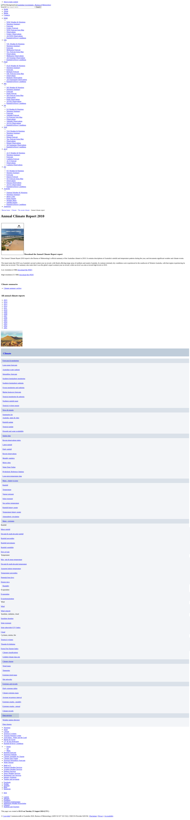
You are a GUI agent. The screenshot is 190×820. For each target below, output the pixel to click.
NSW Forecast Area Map (15, 30)
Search (3, 7)
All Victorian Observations (15, 58)
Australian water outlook (11, 370)
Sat (7, 749)
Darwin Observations (13, 183)
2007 (5, 316)
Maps (8, 750)
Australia (7, 189)
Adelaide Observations (14, 121)
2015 (5, 300)
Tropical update (8, 427)
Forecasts (9, 26)
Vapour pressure (8, 494)
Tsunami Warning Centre (12, 736)
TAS (5, 127)
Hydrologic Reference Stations (13, 472)
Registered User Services (12, 775)
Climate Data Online (11, 758)
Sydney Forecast (12, 28)
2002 (5, 326)
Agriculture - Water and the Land (15, 737)
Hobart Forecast (12, 137)
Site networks (7, 679)
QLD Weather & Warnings (15, 66)
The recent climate (23, 210)
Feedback (7, 800)
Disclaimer (93, 816)
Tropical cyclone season (11, 406)
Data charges (7, 724)
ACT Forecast (11, 161)
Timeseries (6, 670)
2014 (5, 302)
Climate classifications (10, 652)
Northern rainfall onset (10, 401)
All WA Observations (13, 101)
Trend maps (7, 666)
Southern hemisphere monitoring (14, 379)
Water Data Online (9, 467)
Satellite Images (11, 202)
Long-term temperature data (12, 476)
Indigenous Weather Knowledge (15, 803)
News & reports (8, 410)
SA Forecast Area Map (14, 117)
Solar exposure (8, 499)
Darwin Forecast (12, 177)
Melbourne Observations (15, 56)
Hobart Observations (13, 143)
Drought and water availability (13, 431)
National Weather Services (13, 767)
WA (5, 83)
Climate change (8, 661)
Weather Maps (11, 200)
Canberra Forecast (12, 159)
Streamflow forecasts (10, 374)
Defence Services (10, 771)
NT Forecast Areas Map (14, 179)
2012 (5, 306)
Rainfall (5, 485)
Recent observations (9, 454)
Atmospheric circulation (11, 517)
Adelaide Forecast (12, 115)
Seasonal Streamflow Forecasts (14, 760)
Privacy (100, 816)
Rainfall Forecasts (10, 752)
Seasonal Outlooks (10, 754)
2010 (5, 310)
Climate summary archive (12, 288)
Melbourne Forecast (13, 50)
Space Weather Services (12, 773)
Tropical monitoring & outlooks (13, 397)
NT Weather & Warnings (15, 171)
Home (6, 9)
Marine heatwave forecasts (12, 392)
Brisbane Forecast (12, 72)
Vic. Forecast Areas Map (15, 52)
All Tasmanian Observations (16, 145)
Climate (14, 210)
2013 (5, 304)
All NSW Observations (14, 36)
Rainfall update (8, 422)
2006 (5, 318)
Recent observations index (12, 440)
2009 (5, 312)
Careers (6, 797)
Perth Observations (13, 99)
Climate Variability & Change (14, 756)
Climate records (8, 711)
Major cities (7, 463)
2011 (5, 308)
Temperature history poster (12, 512)
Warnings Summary (13, 24)
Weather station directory (11, 720)
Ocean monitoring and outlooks (13, 388)
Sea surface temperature (11, 503)
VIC (5, 40)
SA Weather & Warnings (15, 109)
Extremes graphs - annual (11, 706)
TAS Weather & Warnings (15, 131)
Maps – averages (8, 521)
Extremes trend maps (10, 675)
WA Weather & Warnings (15, 87)
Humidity (6, 586)
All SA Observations (13, 123)
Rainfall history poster (10, 508)
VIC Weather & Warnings (15, 44)
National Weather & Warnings (16, 193)
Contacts (7, 15)
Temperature (7, 490)
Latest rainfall (7, 445)
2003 (5, 324)
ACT (5, 149)
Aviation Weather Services (13, 769)
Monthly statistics (9, 458)
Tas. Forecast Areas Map (15, 139)
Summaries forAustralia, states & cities (11, 416)
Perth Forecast (11, 93)
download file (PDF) (25, 270)
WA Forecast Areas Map (14, 95)
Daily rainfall (7, 449)
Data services (7, 715)
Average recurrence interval (12, 697)
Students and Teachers (11, 807)
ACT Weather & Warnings (15, 153)
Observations (11, 32)
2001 (5, 328)
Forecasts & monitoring (11, 361)
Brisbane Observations (14, 78)
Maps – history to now (10, 481)
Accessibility (108, 816)
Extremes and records (10, 684)
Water (6, 730)
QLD (5, 62)
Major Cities (10, 196)
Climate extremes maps (11, 693)
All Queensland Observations (16, 80)
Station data (7, 436)
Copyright (6, 816)
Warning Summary (13, 173)
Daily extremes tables (10, 688)
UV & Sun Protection (11, 741)
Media (6, 13)
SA (5, 105)
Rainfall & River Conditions (16, 38)
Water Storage (9, 762)
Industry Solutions (10, 777)
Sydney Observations (13, 34)
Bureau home (6, 210)
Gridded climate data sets (11, 657)
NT (5, 167)
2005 (5, 320)
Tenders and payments (11, 779)
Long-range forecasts (10, 365)
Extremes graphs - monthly (12, 702)
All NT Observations (13, 185)
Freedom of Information (12, 802)
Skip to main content (11, 2)
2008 (5, 314)
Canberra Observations (14, 165)
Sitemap (6, 798)
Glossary (7, 805)
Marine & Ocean (9, 739)
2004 (5, 322)
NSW (6, 18)
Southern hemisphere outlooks (13, 383)
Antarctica (7, 206)
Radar (8, 747)
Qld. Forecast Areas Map (15, 74)
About (6, 11)
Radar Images (11, 198)
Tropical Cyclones (10, 734)
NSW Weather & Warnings (15, 22)
